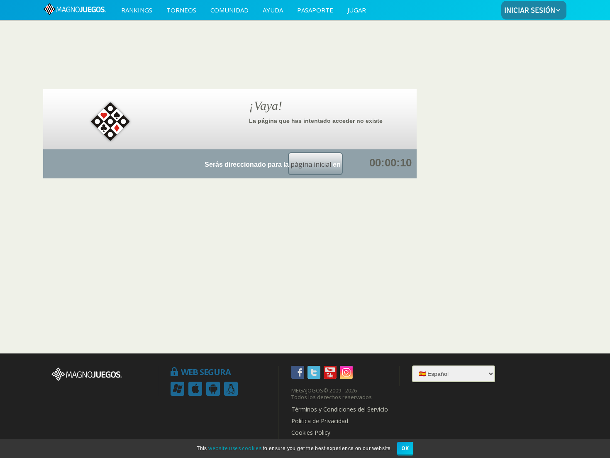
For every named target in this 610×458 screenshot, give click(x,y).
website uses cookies (234, 448)
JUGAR (356, 10)
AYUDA (273, 10)
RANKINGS (136, 10)
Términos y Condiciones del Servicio (339, 409)
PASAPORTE (315, 10)
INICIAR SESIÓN (529, 10)
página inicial (310, 164)
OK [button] (405, 448)
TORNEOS (181, 10)
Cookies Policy (310, 432)
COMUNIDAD (229, 10)
